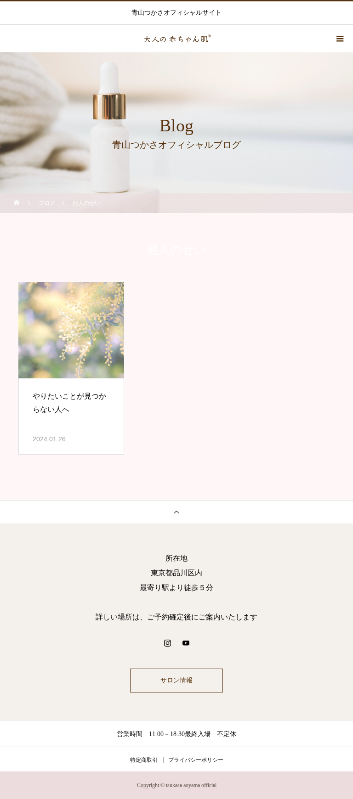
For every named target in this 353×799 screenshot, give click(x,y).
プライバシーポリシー (195, 760)
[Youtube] (185, 642)
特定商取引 (144, 760)
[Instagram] (167, 642)
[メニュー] (339, 38)
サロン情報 (176, 680)
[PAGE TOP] (176, 511)
